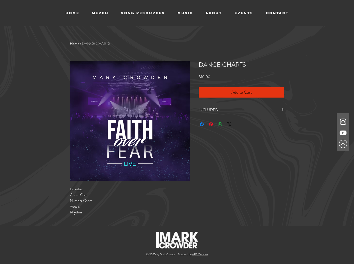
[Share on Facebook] (202, 124)
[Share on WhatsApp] (220, 124)
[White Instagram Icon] (343, 122)
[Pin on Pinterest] (211, 124)
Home (74, 43)
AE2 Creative (200, 254)
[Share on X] (229, 124)
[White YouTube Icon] (343, 133)
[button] (185, 13)
